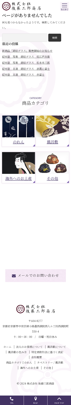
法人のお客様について (29, 347)
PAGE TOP (59, 402)
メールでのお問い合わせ (38, 275)
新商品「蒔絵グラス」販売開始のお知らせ (27, 51)
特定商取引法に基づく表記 (47, 352)
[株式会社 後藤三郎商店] (35, 6)
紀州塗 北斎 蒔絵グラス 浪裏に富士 (26, 69)
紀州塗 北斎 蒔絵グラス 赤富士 (23, 74)
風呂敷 (52, 142)
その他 (52, 178)
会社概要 (36, 357)
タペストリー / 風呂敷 (50, 362)
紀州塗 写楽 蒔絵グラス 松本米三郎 (26, 63)
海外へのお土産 (18, 178)
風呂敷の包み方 (17, 352)
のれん (18, 142)
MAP (35, 402)
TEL (12, 402)
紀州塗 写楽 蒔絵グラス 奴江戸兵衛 (26, 56)
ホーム (7, 347)
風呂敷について (56, 347)
